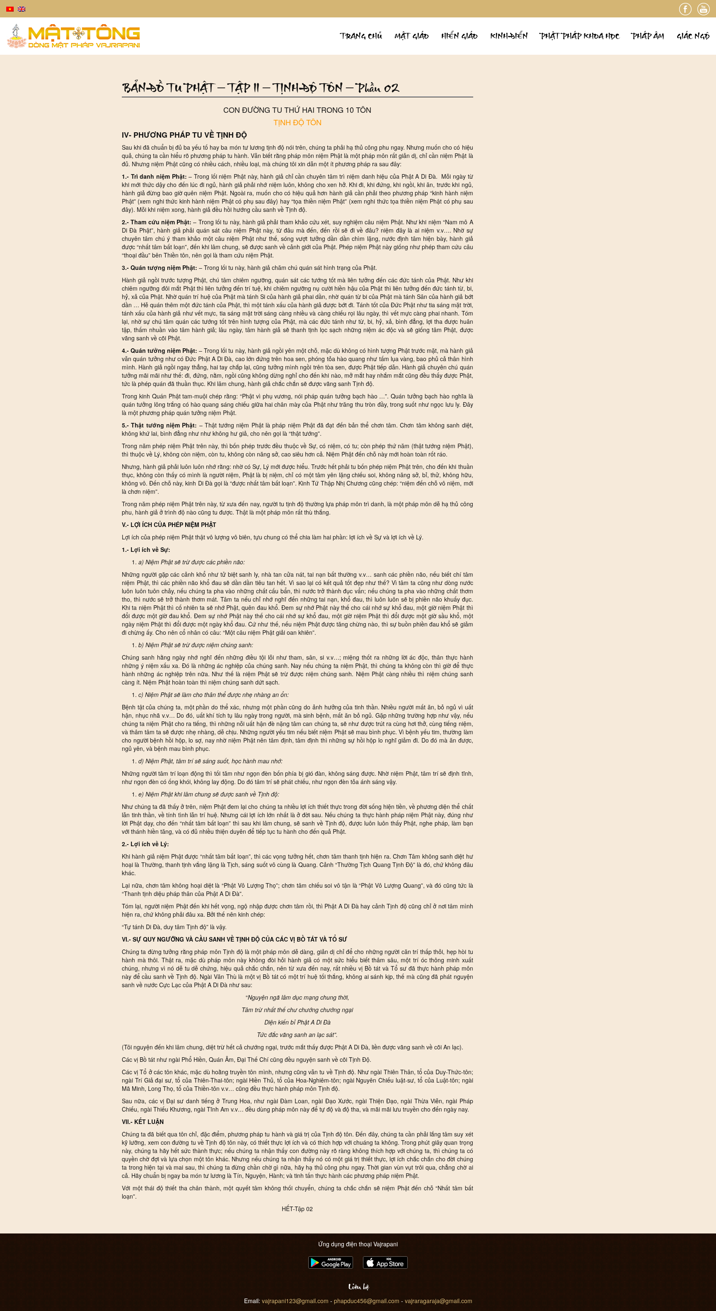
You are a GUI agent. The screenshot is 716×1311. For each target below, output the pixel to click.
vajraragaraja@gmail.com (438, 1300)
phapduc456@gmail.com (366, 1300)
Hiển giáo (459, 36)
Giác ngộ (693, 36)
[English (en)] (21, 8)
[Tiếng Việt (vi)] (10, 8)
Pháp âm (648, 36)
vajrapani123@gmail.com (295, 1300)
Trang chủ (361, 36)
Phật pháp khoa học (579, 36)
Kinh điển (509, 36)
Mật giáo (411, 36)
